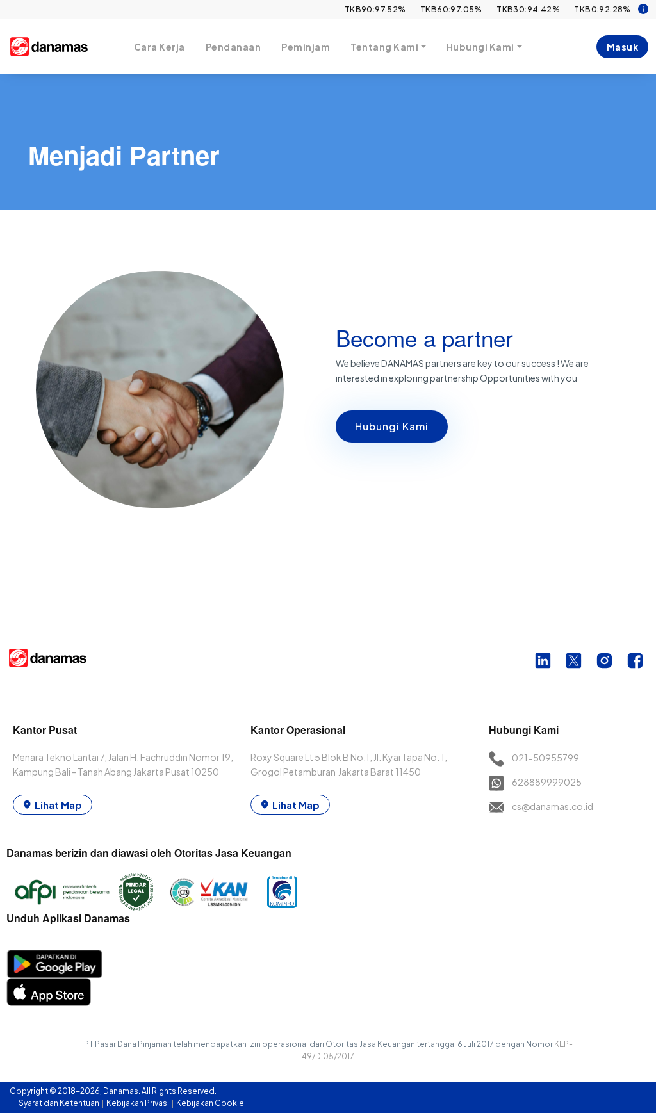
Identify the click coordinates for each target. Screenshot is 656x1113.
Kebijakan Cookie (210, 1103)
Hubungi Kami (392, 426)
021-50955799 (545, 757)
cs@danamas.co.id (552, 806)
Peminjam (305, 47)
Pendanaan (233, 47)
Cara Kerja (159, 47)
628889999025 (547, 782)
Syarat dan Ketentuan (60, 1103)
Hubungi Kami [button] (480, 47)
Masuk (623, 47)
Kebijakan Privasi (138, 1103)
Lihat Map (58, 805)
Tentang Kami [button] (384, 47)
